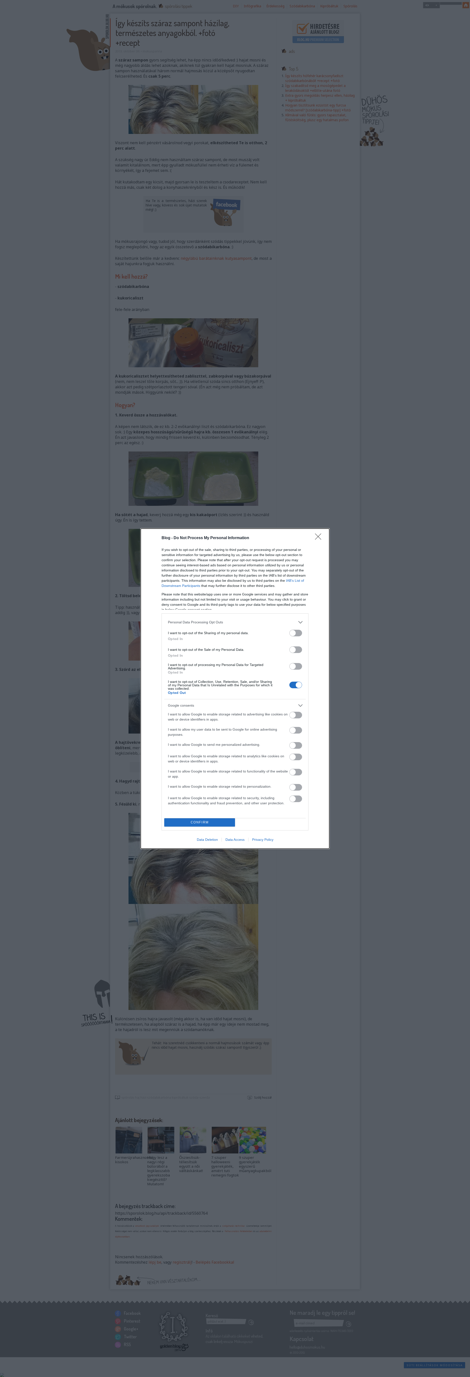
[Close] (319, 538)
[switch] (295, 633)
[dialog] (235, 689)
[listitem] (235, 622)
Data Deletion (207, 840)
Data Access (235, 840)
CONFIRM (200, 822)
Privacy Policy (262, 840)
